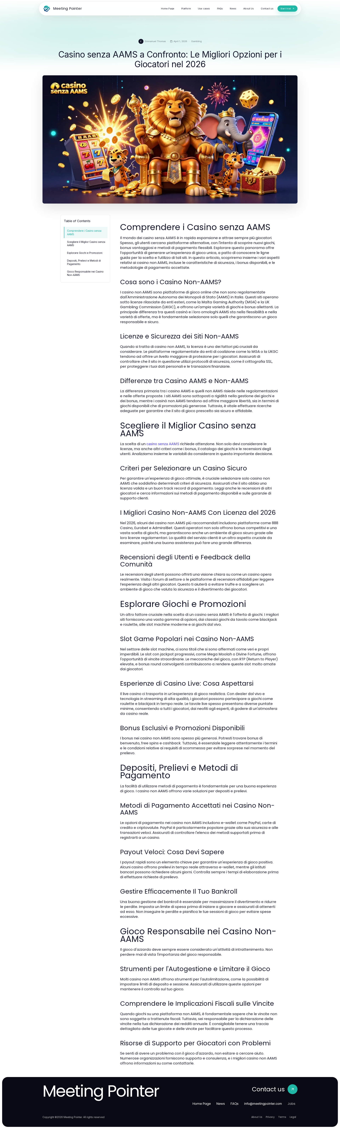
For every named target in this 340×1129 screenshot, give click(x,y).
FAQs (235, 1103)
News (220, 1103)
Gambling (196, 41)
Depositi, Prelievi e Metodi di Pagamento (84, 262)
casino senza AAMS (162, 444)
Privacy (270, 1117)
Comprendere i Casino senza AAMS (84, 232)
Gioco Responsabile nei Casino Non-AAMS (85, 273)
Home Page (201, 1103)
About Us (256, 1117)
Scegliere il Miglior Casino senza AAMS (86, 243)
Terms (282, 1117)
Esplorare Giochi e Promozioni (84, 252)
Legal (293, 1117)
